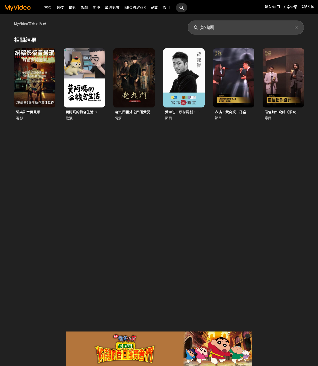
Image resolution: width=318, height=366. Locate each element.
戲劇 (84, 7)
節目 (166, 7)
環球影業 (112, 7)
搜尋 (42, 23)
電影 (72, 7)
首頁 (48, 7)
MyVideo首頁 (24, 23)
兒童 (154, 7)
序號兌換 (308, 6)
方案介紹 (290, 6)
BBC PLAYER (135, 7)
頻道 (60, 7)
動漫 (96, 7)
